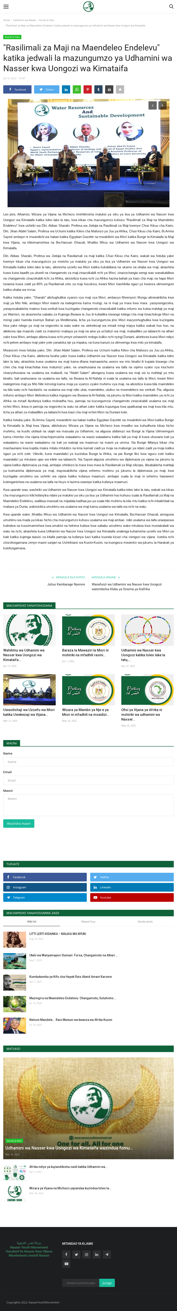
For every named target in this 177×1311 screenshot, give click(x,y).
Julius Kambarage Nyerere (66, 584)
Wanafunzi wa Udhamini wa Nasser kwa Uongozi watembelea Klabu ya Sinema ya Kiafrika (127, 586)
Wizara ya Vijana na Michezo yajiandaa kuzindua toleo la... (70, 1188)
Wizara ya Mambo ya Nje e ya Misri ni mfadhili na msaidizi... (85, 712)
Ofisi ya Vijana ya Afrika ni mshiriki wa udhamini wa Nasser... (141, 714)
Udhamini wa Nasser (24, 20)
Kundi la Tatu (46, 20)
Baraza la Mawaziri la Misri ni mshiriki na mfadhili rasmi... (85, 652)
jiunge (107, 1283)
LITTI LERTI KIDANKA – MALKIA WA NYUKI (57, 934)
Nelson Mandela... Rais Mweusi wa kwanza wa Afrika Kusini (70, 1020)
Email (7, 772)
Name (7, 753)
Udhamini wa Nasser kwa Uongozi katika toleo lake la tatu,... (143, 655)
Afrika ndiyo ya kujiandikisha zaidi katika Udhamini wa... (68, 1167)
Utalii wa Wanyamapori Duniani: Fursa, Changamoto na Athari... (73, 955)
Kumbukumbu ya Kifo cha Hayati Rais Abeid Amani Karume (70, 976)
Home (6, 20)
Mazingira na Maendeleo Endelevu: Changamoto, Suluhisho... (72, 998)
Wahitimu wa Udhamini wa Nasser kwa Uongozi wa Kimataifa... (23, 655)
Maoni (11, 743)
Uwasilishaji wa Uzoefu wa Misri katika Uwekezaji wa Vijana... (29, 712)
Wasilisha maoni (19, 823)
